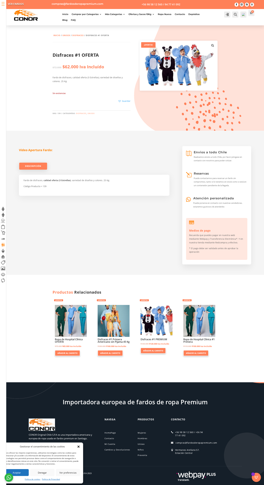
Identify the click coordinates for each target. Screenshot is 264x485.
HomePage (110, 432)
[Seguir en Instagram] (242, 5)
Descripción (33, 166)
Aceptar (17, 472)
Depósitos (194, 14)
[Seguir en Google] (247, 5)
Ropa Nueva (164, 14)
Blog (65, 20)
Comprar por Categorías (85, 14)
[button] (78, 446)
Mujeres (142, 432)
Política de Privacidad (51, 479)
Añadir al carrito (67, 353)
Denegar (42, 472)
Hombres (142, 438)
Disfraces (78, 35)
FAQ (73, 20)
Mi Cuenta (110, 444)
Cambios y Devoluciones (117, 449)
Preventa (142, 455)
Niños (141, 449)
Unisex (66, 35)
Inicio (65, 14)
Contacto (180, 14)
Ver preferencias (68, 472)
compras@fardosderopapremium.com (196, 442)
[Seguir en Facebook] (236, 5)
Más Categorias (113, 14)
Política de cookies (32, 479)
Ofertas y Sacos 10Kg (139, 14)
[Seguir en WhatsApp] (252, 5)
